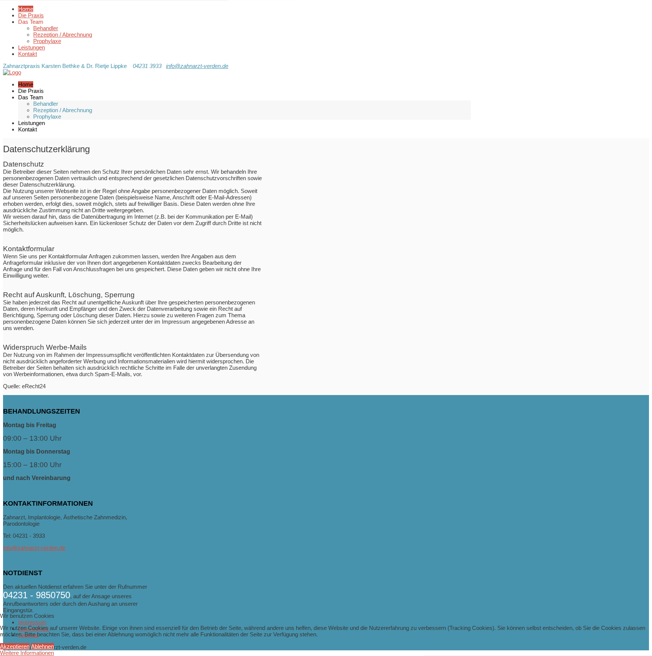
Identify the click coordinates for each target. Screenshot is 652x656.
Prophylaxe (47, 41)
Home (25, 9)
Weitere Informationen (27, 653)
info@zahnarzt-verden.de (197, 66)
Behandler (45, 28)
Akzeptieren (14, 646)
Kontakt (27, 54)
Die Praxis (31, 15)
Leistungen (31, 47)
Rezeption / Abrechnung (62, 34)
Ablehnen (42, 646)
